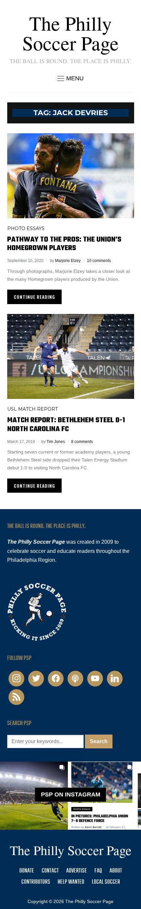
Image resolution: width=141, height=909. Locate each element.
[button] (70, 78)
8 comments (82, 441)
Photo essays (26, 228)
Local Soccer (106, 882)
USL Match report (32, 409)
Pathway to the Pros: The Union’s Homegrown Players (64, 244)
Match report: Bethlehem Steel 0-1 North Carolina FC (66, 424)
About (116, 871)
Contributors (35, 882)
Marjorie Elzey (68, 260)
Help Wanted (71, 882)
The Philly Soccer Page (70, 33)
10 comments (99, 260)
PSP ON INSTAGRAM (70, 794)
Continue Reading (34, 296)
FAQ (98, 871)
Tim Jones (56, 441)
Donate (26, 871)
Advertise (76, 871)
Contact (50, 871)
